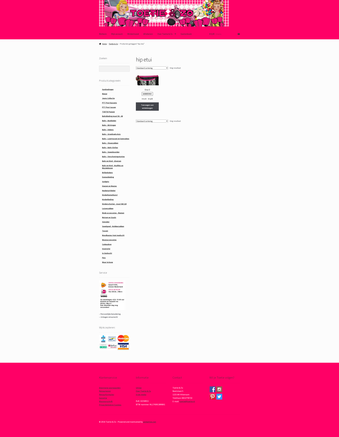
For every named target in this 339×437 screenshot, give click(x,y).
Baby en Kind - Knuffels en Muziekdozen (112, 166)
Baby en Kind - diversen (111, 161)
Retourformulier (106, 394)
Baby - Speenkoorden (110, 152)
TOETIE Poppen (108, 112)
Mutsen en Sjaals (109, 217)
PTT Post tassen (109, 107)
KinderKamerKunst (110, 195)
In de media (141, 394)
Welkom (103, 34)
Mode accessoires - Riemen (113, 213)
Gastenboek (186, 34)
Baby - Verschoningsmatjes (113, 156)
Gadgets (105, 181)
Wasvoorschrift (106, 401)
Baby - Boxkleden (109, 120)
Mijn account (117, 34)
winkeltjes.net (149, 421)
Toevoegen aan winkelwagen (147, 106)
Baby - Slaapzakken (110, 143)
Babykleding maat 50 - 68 (112, 116)
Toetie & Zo (113, 44)
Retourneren (105, 391)
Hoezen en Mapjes (109, 186)
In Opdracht (107, 253)
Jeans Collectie (108, 98)
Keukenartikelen (108, 190)
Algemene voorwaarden (110, 387)
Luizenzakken (107, 208)
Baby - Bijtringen (109, 125)
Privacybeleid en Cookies (110, 404)
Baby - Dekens (108, 129)
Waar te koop (107, 262)
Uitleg (139, 387)
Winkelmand (133, 34)
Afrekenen (148, 34)
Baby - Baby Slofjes (110, 147)
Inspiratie (106, 249)
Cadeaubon (106, 244)
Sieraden (105, 222)
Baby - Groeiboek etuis (111, 134)
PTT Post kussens (109, 103)
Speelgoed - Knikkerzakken (113, 226)
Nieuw (104, 94)
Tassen (105, 231)
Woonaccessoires (109, 240)
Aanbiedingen (107, 89)
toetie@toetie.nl (187, 401)
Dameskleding (108, 177)
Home (104, 44)
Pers (104, 258)
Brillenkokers (107, 172)
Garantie (103, 398)
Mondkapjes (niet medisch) (113, 235)
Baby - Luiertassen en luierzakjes (115, 138)
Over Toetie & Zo (165, 34)
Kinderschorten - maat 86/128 (114, 204)
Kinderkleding (107, 199)
